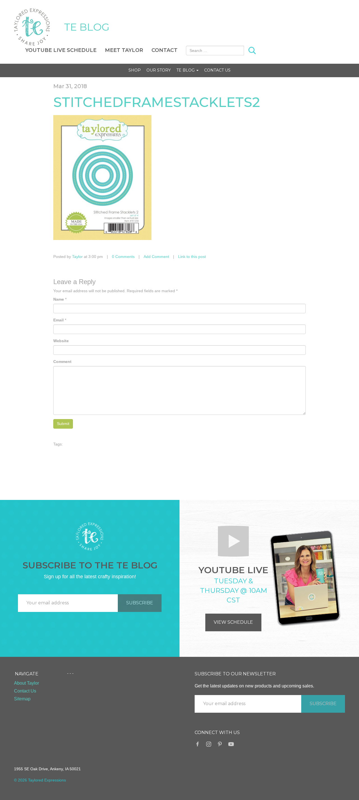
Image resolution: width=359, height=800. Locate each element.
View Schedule (233, 622)
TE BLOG (86, 27)
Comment (62, 361)
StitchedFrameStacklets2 (156, 102)
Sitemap (22, 698)
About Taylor (26, 683)
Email (58, 320)
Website (61, 341)
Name (58, 299)
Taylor (77, 256)
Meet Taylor (124, 50)
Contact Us (217, 70)
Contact (164, 50)
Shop (134, 70)
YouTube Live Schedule (60, 50)
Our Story (158, 70)
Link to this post (192, 256)
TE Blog (186, 70)
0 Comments (123, 256)
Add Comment (156, 256)
